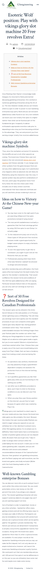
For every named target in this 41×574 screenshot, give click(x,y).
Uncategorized (24, 48)
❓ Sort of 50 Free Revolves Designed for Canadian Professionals (21, 77)
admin (15, 44)
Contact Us (29, 568)
